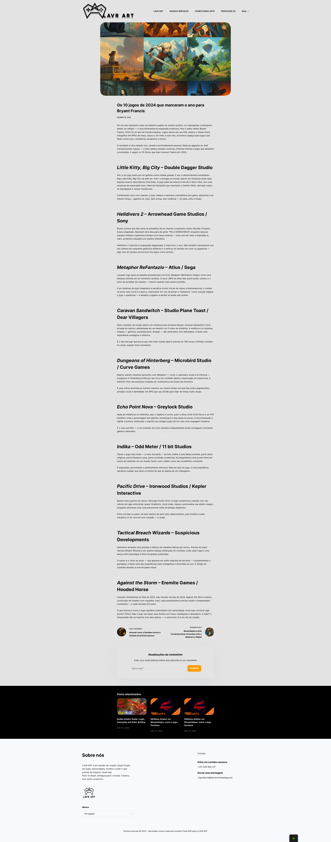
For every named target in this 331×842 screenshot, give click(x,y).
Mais (244, 11)
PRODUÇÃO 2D (228, 11)
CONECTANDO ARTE (205, 11)
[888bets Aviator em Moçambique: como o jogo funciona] (165, 706)
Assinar (194, 668)
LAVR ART (158, 11)
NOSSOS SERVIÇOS (179, 11)
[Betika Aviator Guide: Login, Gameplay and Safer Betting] (132, 706)
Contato (202, 753)
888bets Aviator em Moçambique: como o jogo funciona (164, 722)
